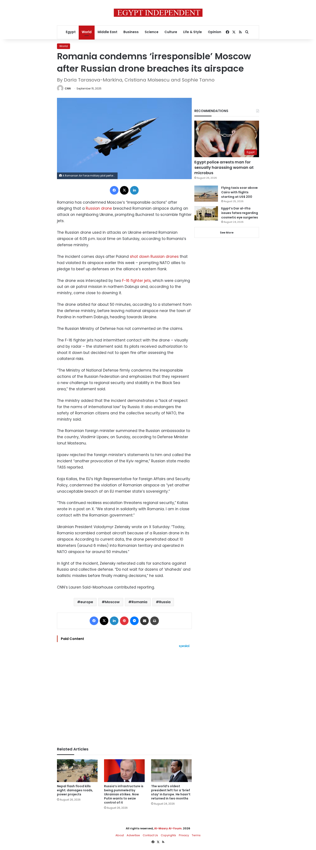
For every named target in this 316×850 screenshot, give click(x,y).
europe (86, 601)
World (87, 32)
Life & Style (192, 32)
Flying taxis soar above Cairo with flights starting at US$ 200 (239, 192)
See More (226, 233)
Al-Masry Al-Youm (168, 828)
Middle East (107, 32)
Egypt (71, 32)
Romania (139, 601)
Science (151, 32)
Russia (164, 601)
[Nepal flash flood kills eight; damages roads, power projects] (77, 770)
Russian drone (99, 208)
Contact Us (150, 835)
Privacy (184, 835)
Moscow (112, 601)
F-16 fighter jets (136, 280)
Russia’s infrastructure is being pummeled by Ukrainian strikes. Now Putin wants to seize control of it (123, 794)
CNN (68, 88)
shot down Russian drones (154, 256)
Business (131, 32)
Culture (170, 32)
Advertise (133, 835)
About (119, 835)
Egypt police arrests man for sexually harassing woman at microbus (224, 167)
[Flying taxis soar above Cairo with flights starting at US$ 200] (206, 194)
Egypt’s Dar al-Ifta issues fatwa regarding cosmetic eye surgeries (239, 213)
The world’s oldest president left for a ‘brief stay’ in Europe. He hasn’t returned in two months (170, 792)
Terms (196, 835)
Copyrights (168, 835)
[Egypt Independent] (158, 13)
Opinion (214, 32)
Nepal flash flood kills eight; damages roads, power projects (75, 790)
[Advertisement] (124, 695)
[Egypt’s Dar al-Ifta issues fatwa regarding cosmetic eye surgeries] (206, 213)
